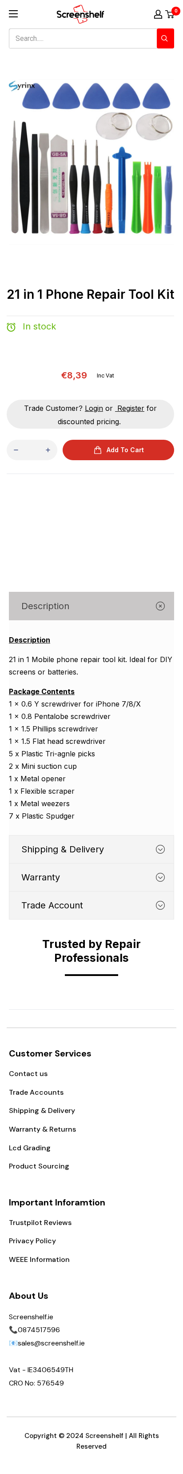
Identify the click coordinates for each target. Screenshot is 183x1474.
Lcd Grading (30, 1148)
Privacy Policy (32, 1240)
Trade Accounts (36, 1092)
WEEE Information (39, 1259)
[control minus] (16, 450)
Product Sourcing (39, 1166)
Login (94, 408)
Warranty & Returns (42, 1129)
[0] (170, 14)
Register (130, 408)
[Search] (165, 38)
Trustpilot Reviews (40, 1222)
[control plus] (48, 450)
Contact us (28, 1073)
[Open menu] (13, 13)
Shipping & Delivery (42, 1110)
